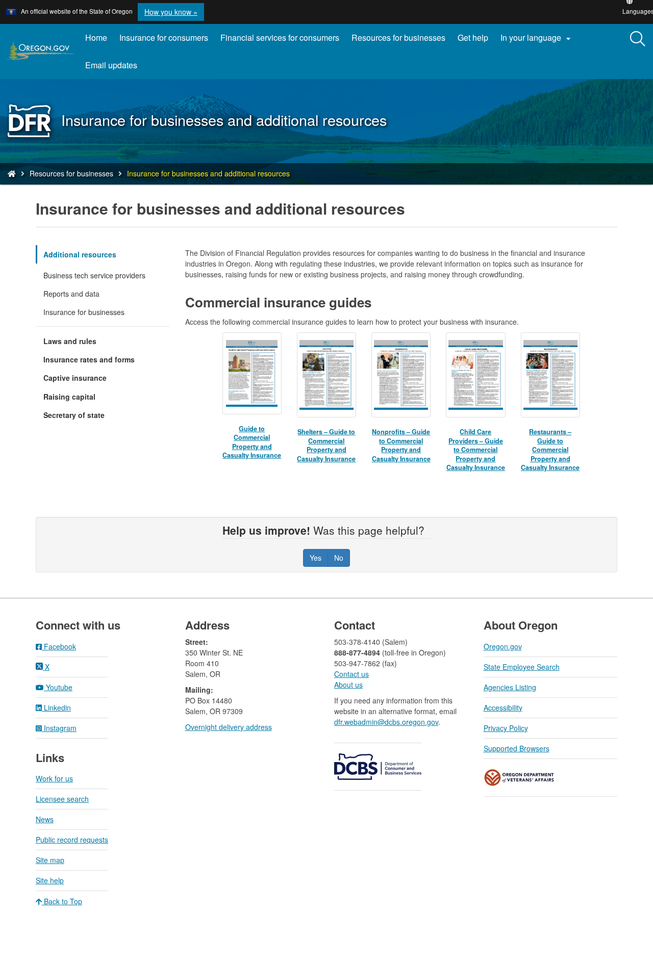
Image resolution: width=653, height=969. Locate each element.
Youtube (58, 687)
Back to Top (62, 901)
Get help (473, 37)
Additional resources (79, 254)
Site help (50, 880)
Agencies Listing (510, 687)
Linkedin (56, 707)
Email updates (114, 69)
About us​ (348, 684)
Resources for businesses (398, 37)
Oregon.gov (503, 646)
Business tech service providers (94, 275)
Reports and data (71, 294)
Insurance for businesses (83, 312)
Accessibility (503, 707)
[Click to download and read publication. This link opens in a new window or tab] (252, 373)
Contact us (351, 674)
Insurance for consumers (163, 37)
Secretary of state (74, 415)
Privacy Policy (506, 728)
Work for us (54, 778)
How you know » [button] (170, 12)
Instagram (59, 728)
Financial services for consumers (279, 37)
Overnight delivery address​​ (228, 727)
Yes (315, 558)
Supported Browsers (516, 748)
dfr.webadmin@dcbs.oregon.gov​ (386, 722)
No (338, 558)
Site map (50, 860)
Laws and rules (69, 341)
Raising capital (69, 396)
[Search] (637, 39)
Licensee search (62, 799)
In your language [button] (536, 38)
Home (96, 37)
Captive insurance (75, 378)
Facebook (59, 646)
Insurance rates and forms (89, 359)
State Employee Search (522, 667)
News (45, 819)
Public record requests (72, 839)
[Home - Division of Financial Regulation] (12, 173)
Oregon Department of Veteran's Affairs (519, 778)
